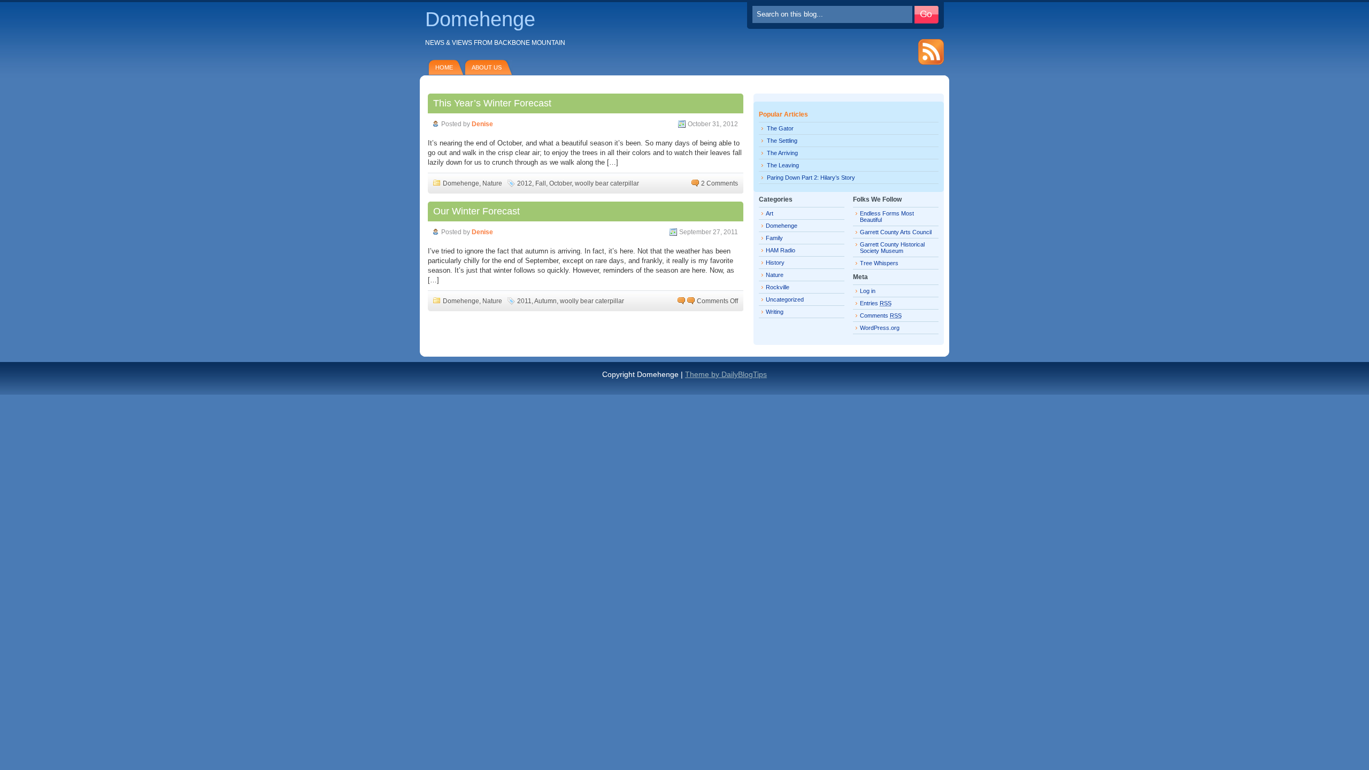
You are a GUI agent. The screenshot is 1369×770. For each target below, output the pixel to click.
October (560, 183)
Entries (875, 303)
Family (774, 238)
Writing (774, 312)
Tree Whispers (879, 263)
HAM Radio (780, 250)
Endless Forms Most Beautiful (887, 216)
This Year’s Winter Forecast (492, 103)
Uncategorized (785, 299)
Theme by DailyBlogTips (726, 374)
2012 (524, 183)
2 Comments (719, 183)
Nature (492, 183)
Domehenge (480, 19)
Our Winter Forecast (476, 211)
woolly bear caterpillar (607, 183)
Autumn (545, 301)
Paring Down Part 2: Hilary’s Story (811, 177)
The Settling (782, 140)
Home (444, 67)
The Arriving (782, 153)
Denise (482, 124)
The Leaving (783, 165)
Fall (540, 183)
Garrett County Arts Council (896, 232)
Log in (867, 291)
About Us (487, 67)
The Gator (780, 128)
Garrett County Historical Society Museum (892, 247)
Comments (881, 315)
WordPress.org (879, 328)
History (775, 262)
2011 (524, 301)
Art (769, 213)
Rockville (777, 287)
